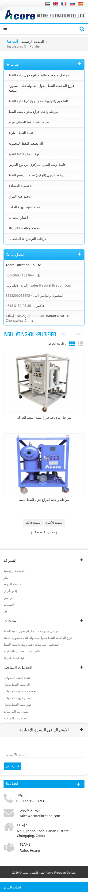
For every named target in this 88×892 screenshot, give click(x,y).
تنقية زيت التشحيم (15, 718)
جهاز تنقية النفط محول (18, 704)
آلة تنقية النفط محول (17, 684)
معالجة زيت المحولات (17, 698)
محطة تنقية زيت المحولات (20, 691)
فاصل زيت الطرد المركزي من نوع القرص (37, 164)
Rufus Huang (30, 850)
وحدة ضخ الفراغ (19, 196)
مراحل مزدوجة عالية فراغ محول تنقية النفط (38, 75)
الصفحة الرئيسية (32, 41)
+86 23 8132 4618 (19, 305)
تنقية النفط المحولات (17, 678)
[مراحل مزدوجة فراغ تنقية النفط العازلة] (44, 382)
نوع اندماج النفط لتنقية (23, 154)
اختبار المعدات (18, 217)
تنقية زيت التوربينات (16, 711)
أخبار (7, 578)
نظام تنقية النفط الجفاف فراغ (28, 122)
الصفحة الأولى (33, 523)
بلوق (6, 611)
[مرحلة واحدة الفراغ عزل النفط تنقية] (44, 464)
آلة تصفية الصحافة (21, 185)
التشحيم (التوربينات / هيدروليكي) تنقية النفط (38, 101)
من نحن (8, 598)
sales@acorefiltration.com (51, 285)
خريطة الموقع (12, 584)
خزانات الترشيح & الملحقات (27, 238)
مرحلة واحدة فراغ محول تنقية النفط (33, 111)
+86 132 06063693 (20, 275)
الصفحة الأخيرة (54, 523)
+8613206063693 (19, 295)
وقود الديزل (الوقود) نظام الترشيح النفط (35, 175)
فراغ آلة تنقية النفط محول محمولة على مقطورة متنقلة (41, 88)
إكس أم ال (10, 591)
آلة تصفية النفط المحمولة (25, 143)
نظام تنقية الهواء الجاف (24, 207)
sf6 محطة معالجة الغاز (24, 228)
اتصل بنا (9, 604)
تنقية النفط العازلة (20, 132)
